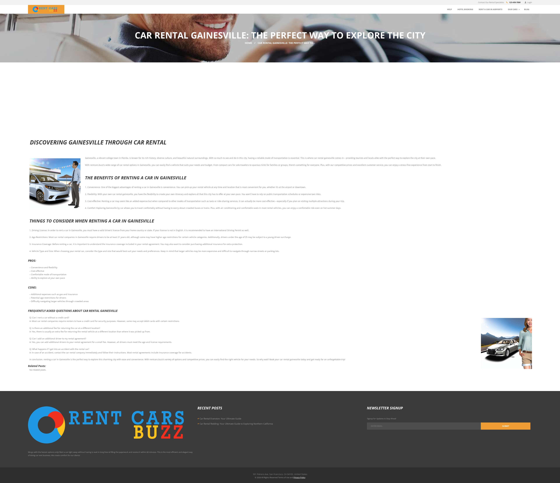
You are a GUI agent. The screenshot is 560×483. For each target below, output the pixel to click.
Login (529, 2)
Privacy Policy (299, 477)
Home (248, 43)
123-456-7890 (514, 2)
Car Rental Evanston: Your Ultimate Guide (220, 418)
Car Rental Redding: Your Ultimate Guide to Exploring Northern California (236, 423)
